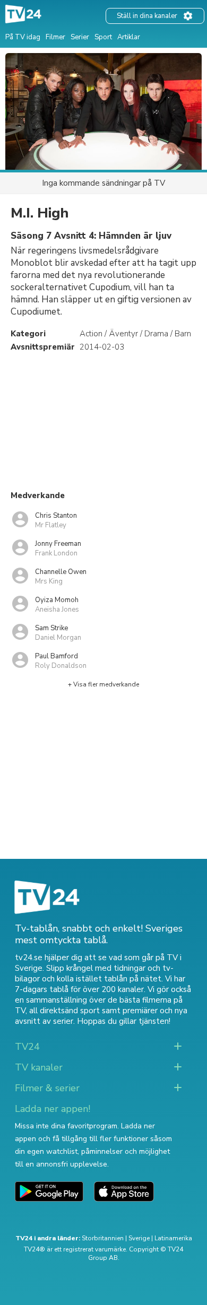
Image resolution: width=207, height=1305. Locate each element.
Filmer (55, 37)
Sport (103, 37)
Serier (80, 37)
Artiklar (128, 37)
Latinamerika (173, 1238)
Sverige (139, 1238)
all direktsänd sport (64, 1010)
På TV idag (22, 37)
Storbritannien (103, 1238)
